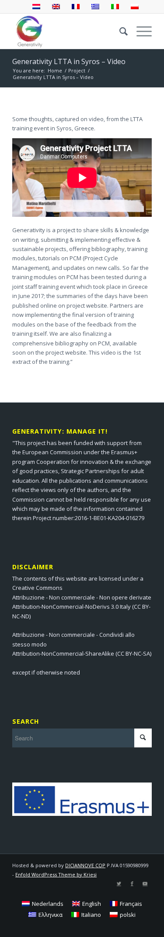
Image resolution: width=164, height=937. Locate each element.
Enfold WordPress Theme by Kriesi (56, 874)
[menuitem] (119, 31)
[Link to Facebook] (132, 883)
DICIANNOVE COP (85, 865)
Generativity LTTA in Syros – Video (69, 61)
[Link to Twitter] (119, 883)
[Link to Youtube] (145, 883)
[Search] (119, 31)
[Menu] (140, 31)
